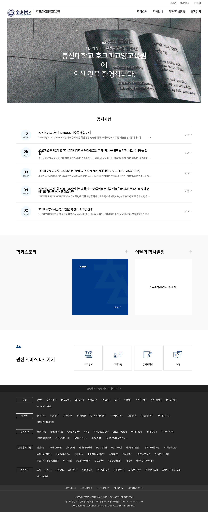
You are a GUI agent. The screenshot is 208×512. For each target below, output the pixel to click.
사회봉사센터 (136, 431)
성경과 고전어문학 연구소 (116, 438)
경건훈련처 (99, 460)
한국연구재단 (42, 476)
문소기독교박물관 (143, 453)
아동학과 (128, 399)
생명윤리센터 (96, 438)
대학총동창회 (151, 431)
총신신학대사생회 (83, 460)
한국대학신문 (118, 469)
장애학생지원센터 (44, 438)
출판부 (129, 460)
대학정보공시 (70, 487)
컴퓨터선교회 (87, 469)
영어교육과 (79, 399)
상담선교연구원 (103, 469)
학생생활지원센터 (133, 447)
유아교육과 (106, 399)
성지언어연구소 (73, 431)
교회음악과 (51, 399)
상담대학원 (131, 415)
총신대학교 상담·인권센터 (47, 460)
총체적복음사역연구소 (171, 469)
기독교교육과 (65, 399)
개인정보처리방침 (135, 487)
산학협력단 (70, 447)
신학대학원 (41, 415)
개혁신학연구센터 (101, 431)
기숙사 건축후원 (55, 447)
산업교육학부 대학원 (45, 422)
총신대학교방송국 (44, 453)
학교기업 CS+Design (145, 460)
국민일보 (60, 469)
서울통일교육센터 (63, 438)
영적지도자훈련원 (152, 447)
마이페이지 (184, 2)
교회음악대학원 (147, 415)
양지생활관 (127, 453)
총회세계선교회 (151, 469)
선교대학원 (81, 415)
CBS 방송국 (72, 469)
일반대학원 (54, 415)
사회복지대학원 (117, 415)
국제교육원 (67, 460)
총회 (39, 469)
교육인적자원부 (134, 469)
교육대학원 (68, 415)
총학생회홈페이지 (63, 453)
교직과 (117, 399)
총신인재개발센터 (119, 431)
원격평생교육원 (56, 431)
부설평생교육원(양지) (96, 453)
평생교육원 (41, 431)
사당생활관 (113, 453)
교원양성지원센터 (115, 460)
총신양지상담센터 (162, 453)
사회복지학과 (141, 399)
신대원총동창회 (85, 447)
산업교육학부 (171, 399)
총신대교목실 (116, 447)
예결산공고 (119, 487)
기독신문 (48, 469)
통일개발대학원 (163, 415)
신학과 (39, 399)
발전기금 (40, 447)
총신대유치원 (101, 447)
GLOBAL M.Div (167, 431)
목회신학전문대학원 (98, 415)
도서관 (86, 431)
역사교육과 (92, 399)
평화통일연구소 (80, 438)
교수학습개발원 (169, 447)
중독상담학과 (156, 399)
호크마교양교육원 (44, 406)
